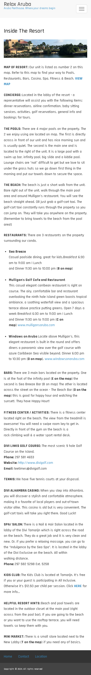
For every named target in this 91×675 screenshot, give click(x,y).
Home (8, 656)
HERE (78, 586)
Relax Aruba (17, 4)
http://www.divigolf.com (35, 463)
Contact (23, 656)
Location (41, 656)
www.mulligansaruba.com (36, 325)
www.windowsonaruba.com (64, 359)
